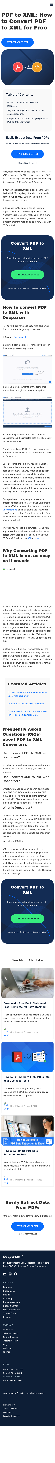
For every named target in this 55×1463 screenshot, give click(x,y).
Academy (7, 1298)
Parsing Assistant (11, 1302)
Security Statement (11, 1416)
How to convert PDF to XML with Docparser (23, 104)
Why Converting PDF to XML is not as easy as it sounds (25, 112)
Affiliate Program (10, 1341)
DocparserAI (9, 1291)
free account (20, 337)
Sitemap (6, 1352)
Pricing (6, 1294)
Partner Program (10, 1337)
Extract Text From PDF (13, 1380)
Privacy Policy (9, 1405)
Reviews (7, 1317)
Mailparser (7, 1348)
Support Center (10, 1306)
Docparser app (10, 509)
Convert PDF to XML (12, 1377)
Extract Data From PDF (13, 1369)
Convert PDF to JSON (12, 1373)
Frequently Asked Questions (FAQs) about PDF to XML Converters (27, 120)
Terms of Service (10, 1409)
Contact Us (8, 1330)
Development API (11, 1309)
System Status (10, 1313)
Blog (5, 1344)
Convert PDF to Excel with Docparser (26, 703)
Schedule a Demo (10, 1333)
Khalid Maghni (16, 1032)
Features (7, 1287)
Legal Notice (8, 1412)
